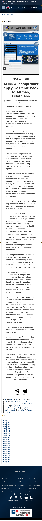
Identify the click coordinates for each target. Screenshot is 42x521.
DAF (5, 402)
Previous (6, 50)
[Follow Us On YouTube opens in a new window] (26, 498)
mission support (9, 410)
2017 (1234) (6, 439)
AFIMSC (23, 400)
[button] (9, 4)
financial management (11, 408)
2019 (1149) (6, 435)
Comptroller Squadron (18, 406)
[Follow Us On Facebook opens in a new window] (10, 498)
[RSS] (31, 498)
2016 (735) (6, 441)
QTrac (6, 406)
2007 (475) (6, 460)
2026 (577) (6, 421)
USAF (11, 400)
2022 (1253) (6, 429)
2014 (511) (6, 445)
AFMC (31, 400)
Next (36, 50)
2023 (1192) (6, 427)
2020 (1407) (6, 433)
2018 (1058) (6, 437)
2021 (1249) (6, 431)
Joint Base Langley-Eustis (12, 404)
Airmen (29, 410)
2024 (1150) (6, 425)
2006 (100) (6, 462)
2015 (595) (6, 443)
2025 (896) (6, 423)
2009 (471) (6, 455)
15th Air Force (28, 404)
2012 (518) (6, 449)
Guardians (7, 412)
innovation (21, 410)
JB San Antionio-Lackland (18, 402)
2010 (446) (6, 453)
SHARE (17, 394)
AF (17, 400)
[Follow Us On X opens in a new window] (20, 498)
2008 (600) (6, 457)
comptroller (25, 408)
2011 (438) (6, 451)
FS (5, 400)
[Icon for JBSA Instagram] (15, 498)
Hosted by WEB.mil (20, 507)
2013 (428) (6, 447)
